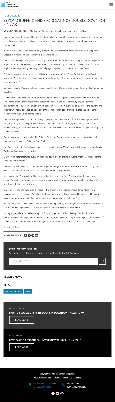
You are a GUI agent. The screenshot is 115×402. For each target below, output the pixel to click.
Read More (21, 320)
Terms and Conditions (42, 377)
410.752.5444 (73, 384)
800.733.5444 (80, 387)
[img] (9, 4)
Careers (57, 377)
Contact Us (67, 377)
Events (28, 291)
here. (18, 227)
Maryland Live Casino (13, 291)
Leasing (78, 377)
